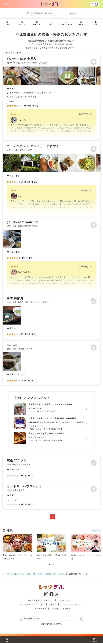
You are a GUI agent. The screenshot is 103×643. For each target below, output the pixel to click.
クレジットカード (66, 24)
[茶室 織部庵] (12, 315)
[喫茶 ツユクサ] (51, 468)
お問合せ (54, 608)
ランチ (7, 24)
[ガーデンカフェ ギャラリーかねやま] (51, 179)
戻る (7, 4)
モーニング (37, 24)
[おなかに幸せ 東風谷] (51, 97)
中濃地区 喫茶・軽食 (53, 574)
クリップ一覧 (93, 641)
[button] (99, 548)
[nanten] (12, 361)
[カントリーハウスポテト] (51, 495)
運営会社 (66, 608)
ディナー (22, 24)
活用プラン (49, 600)
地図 (7, 641)
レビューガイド (39, 608)
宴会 (51, 24)
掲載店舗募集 (34, 600)
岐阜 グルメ (19, 574)
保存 (94, 62)
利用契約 (52, 604)
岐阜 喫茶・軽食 (34, 574)
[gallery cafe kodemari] (51, 255)
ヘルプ (42, 604)
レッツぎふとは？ (27, 604)
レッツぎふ (7, 574)
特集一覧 (96, 530)
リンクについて (64, 600)
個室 (95, 24)
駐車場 (81, 24)
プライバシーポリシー (70, 604)
